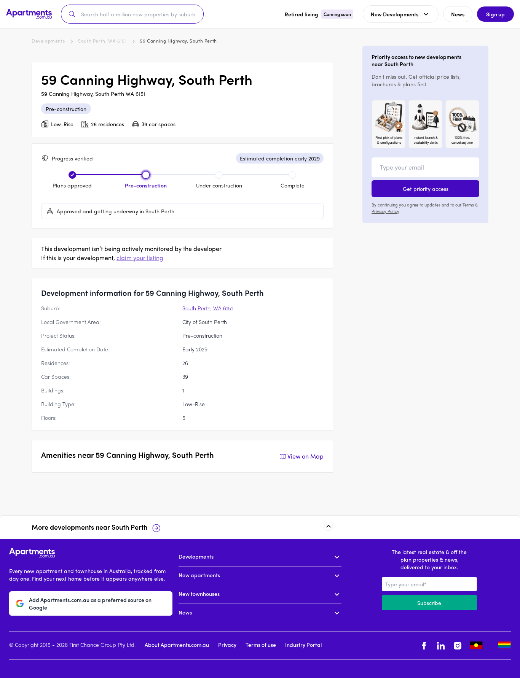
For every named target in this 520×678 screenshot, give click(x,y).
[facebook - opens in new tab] (424, 645)
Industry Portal (303, 644)
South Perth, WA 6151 (102, 40)
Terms (468, 205)
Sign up (495, 14)
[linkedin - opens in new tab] (440, 645)
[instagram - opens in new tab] (457, 645)
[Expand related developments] (328, 526)
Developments (48, 40)
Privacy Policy (385, 211)
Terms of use (261, 644)
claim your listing (139, 257)
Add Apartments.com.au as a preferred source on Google (90, 603)
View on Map (305, 456)
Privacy (227, 644)
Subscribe (429, 603)
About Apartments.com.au (177, 644)
